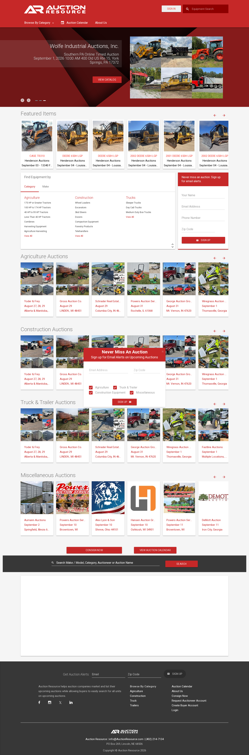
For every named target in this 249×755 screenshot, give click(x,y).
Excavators (80, 207)
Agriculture (101, 387)
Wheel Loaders (82, 203)
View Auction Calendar (155, 550)
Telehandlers (81, 231)
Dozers (78, 217)
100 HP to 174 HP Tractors (37, 207)
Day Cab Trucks (134, 207)
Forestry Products (84, 226)
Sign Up (122, 402)
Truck (133, 700)
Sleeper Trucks (133, 203)
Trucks (130, 198)
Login (175, 710)
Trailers (134, 705)
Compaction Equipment (87, 221)
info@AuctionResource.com (126, 739)
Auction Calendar (182, 686)
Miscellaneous (145, 392)
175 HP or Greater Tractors (37, 203)
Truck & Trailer (128, 387)
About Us (101, 22)
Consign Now (94, 550)
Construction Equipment (109, 392)
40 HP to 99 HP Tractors (36, 212)
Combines (29, 221)
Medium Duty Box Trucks (138, 212)
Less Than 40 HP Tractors (37, 217)
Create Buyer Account (185, 705)
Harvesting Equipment (35, 226)
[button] (22, 100)
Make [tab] (45, 186)
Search (181, 563)
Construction (84, 198)
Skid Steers (80, 212)
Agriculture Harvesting (35, 231)
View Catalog (107, 75)
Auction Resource (96, 739)
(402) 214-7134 (154, 739)
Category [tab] (29, 186)
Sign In (171, 8)
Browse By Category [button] (37, 22)
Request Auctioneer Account (189, 700)
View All (28, 236)
